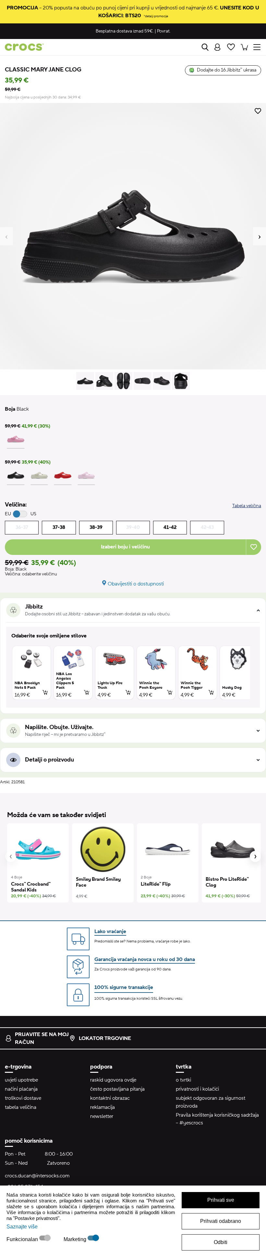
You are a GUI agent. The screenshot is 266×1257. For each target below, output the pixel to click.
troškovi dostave (23, 1098)
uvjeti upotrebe (21, 1080)
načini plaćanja (21, 1089)
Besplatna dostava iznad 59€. (125, 31)
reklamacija (102, 1107)
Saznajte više (22, 1226)
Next (259, 236)
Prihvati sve (220, 1200)
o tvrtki (183, 1080)
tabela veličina (20, 1107)
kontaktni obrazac (110, 1098)
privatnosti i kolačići (197, 1089)
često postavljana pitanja (117, 1089)
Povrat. (164, 31)
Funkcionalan (22, 1239)
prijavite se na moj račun (42, 1038)
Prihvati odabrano (220, 1221)
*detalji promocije (156, 16)
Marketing (76, 1239)
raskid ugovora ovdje (113, 1080)
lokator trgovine (105, 1038)
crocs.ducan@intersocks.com (37, 1176)
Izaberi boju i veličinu (125, 547)
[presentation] (10, 856)
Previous (6, 236)
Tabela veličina (246, 506)
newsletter (101, 1116)
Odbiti (220, 1242)
